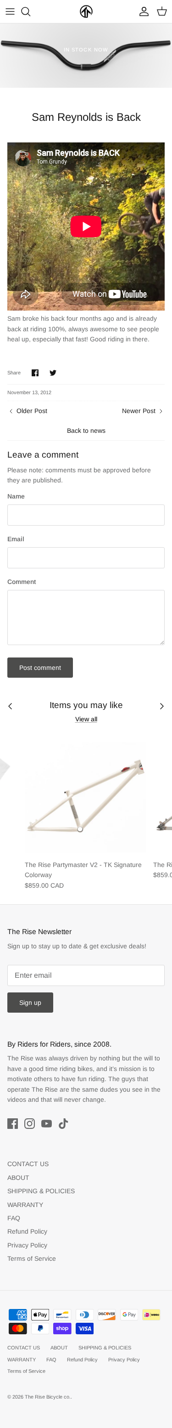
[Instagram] (29, 1123)
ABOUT (18, 1177)
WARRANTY (25, 1204)
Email (15, 539)
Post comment (40, 667)
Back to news (86, 430)
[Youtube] (46, 1123)
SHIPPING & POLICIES (41, 1191)
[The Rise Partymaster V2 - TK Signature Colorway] (85, 794)
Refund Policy (27, 1231)
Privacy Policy (27, 1245)
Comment (21, 581)
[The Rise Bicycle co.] (86, 11)
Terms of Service (31, 1258)
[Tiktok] (63, 1123)
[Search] (30, 11)
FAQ (13, 1218)
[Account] (142, 11)
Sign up (30, 1002)
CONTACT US (28, 1163)
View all (86, 719)
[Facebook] (12, 1123)
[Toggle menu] (10, 11)
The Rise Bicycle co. (48, 1397)
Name (16, 496)
